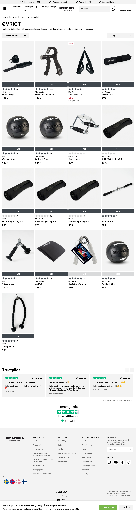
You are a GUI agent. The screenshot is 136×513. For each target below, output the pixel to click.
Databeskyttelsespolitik (67, 453)
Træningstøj (87, 461)
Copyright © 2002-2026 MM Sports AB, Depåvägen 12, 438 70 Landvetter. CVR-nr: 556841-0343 (119, 493)
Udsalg (85, 474)
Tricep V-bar (8, 284)
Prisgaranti (37, 445)
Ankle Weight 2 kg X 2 (12, 221)
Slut (84, 274)
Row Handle (74, 159)
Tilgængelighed (64, 457)
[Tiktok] (128, 462)
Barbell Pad (107, 95)
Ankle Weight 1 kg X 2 (112, 159)
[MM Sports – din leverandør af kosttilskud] (66, 8)
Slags (113, 35)
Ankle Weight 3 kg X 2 (45, 221)
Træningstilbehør (48, 7)
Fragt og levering (39, 449)
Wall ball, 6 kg (108, 284)
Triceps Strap (75, 95)
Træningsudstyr (33, 17)
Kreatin (85, 449)
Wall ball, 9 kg (41, 159)
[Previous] (132, 370)
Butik (60, 445)
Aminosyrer (86, 457)
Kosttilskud (16, 7)
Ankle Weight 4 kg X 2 (78, 221)
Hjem (4, 17)
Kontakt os (37, 441)
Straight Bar (108, 221)
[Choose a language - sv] (6, 484)
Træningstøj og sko (30, 9)
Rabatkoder (62, 461)
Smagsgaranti (38, 470)
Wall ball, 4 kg (8, 159)
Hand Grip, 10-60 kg (44, 95)
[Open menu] (5, 9)
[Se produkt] (9, 89)
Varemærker (12, 35)
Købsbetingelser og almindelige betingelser (42, 454)
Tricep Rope (8, 346)
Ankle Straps (8, 95)
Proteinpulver (87, 445)
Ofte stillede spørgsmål (42, 474)
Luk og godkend (108, 507)
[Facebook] (122, 462)
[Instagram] (109, 462)
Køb (18, 84)
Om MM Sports (63, 441)
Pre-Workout (87, 453)
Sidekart (61, 449)
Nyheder (85, 470)
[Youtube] (115, 462)
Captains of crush (77, 284)
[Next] (127, 370)
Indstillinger (126, 507)
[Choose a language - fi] (24, 484)
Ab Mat (38, 284)
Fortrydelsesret (39, 465)
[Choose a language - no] (12, 484)
